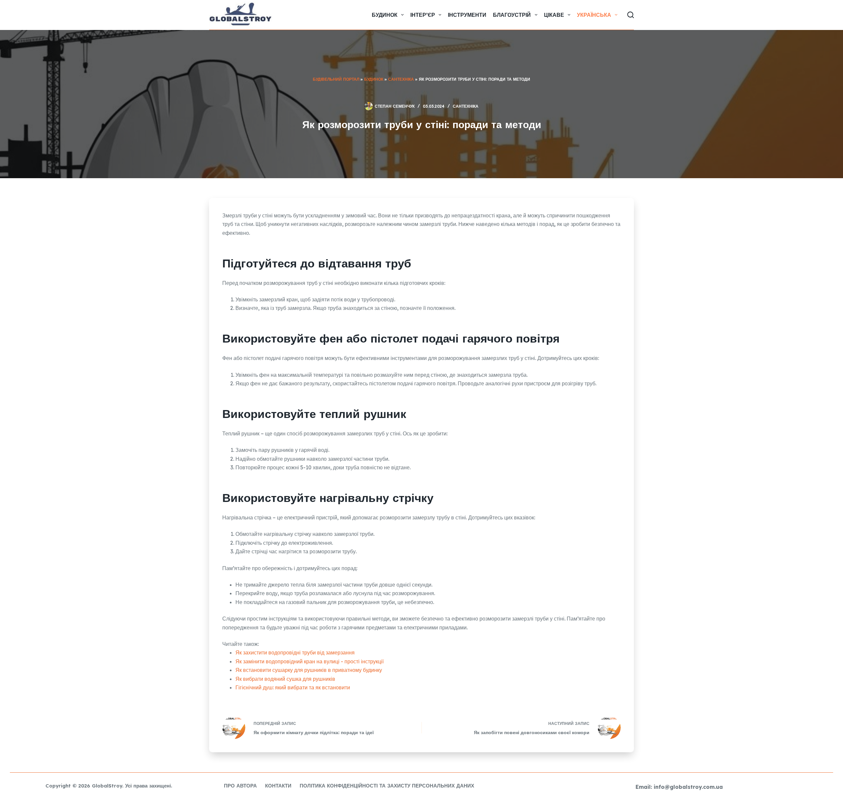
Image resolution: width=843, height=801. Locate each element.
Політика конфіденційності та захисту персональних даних (387, 786)
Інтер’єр (422, 15)
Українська (594, 15)
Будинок (384, 15)
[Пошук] (630, 15)
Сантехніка (401, 79)
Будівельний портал (336, 79)
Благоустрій (512, 15)
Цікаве (554, 15)
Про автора (240, 786)
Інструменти (467, 15)
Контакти (278, 786)
